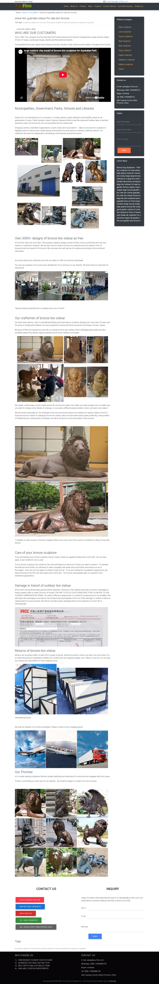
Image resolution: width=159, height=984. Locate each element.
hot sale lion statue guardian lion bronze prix (129, 192)
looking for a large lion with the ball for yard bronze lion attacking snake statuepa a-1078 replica (129, 178)
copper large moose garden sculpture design (129, 190)
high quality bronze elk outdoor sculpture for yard (129, 206)
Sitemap (113, 981)
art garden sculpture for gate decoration (61, 23)
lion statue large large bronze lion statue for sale (129, 176)
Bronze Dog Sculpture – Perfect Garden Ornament (129, 167)
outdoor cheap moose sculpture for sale (129, 204)
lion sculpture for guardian (85, 23)
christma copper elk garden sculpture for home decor (129, 218)
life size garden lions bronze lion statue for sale (129, 220)
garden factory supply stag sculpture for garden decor (129, 187)
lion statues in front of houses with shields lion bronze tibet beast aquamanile (129, 212)
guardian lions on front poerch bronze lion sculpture (129, 201)
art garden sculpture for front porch (35, 23)
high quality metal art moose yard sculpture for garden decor (129, 173)
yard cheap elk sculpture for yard (129, 215)
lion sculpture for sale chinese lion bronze (129, 170)
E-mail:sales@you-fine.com (117, 1)
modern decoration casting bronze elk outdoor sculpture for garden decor (129, 181)
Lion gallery (33, 12)
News (24, 12)
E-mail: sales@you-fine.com (127, 87)
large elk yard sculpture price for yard (129, 198)
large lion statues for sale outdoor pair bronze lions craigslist (129, 184)
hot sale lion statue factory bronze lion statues (129, 195)
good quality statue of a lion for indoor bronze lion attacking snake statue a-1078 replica (129, 209)
